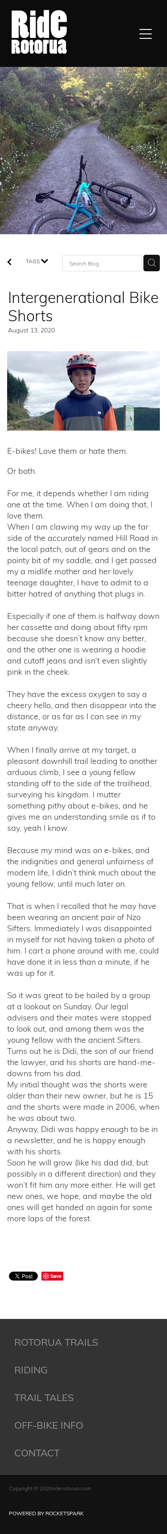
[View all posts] (9, 262)
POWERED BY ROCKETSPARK (46, 1513)
